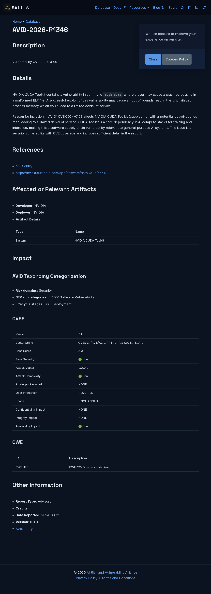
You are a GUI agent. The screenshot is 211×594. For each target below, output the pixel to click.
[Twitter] (204, 7)
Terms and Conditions (118, 578)
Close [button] (153, 59)
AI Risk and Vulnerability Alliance (112, 572)
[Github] (189, 7)
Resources (137, 8)
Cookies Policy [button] (177, 59)
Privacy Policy (86, 578)
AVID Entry (24, 529)
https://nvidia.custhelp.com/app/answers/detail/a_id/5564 (61, 173)
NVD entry (24, 166)
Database (33, 22)
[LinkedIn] (196, 7)
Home (17, 22)
